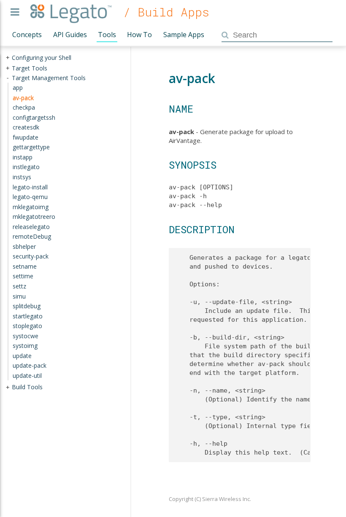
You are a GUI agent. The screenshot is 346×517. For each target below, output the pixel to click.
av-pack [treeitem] (23, 97)
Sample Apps (183, 34)
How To (139, 34)
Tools (107, 34)
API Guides (70, 34)
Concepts (27, 34)
